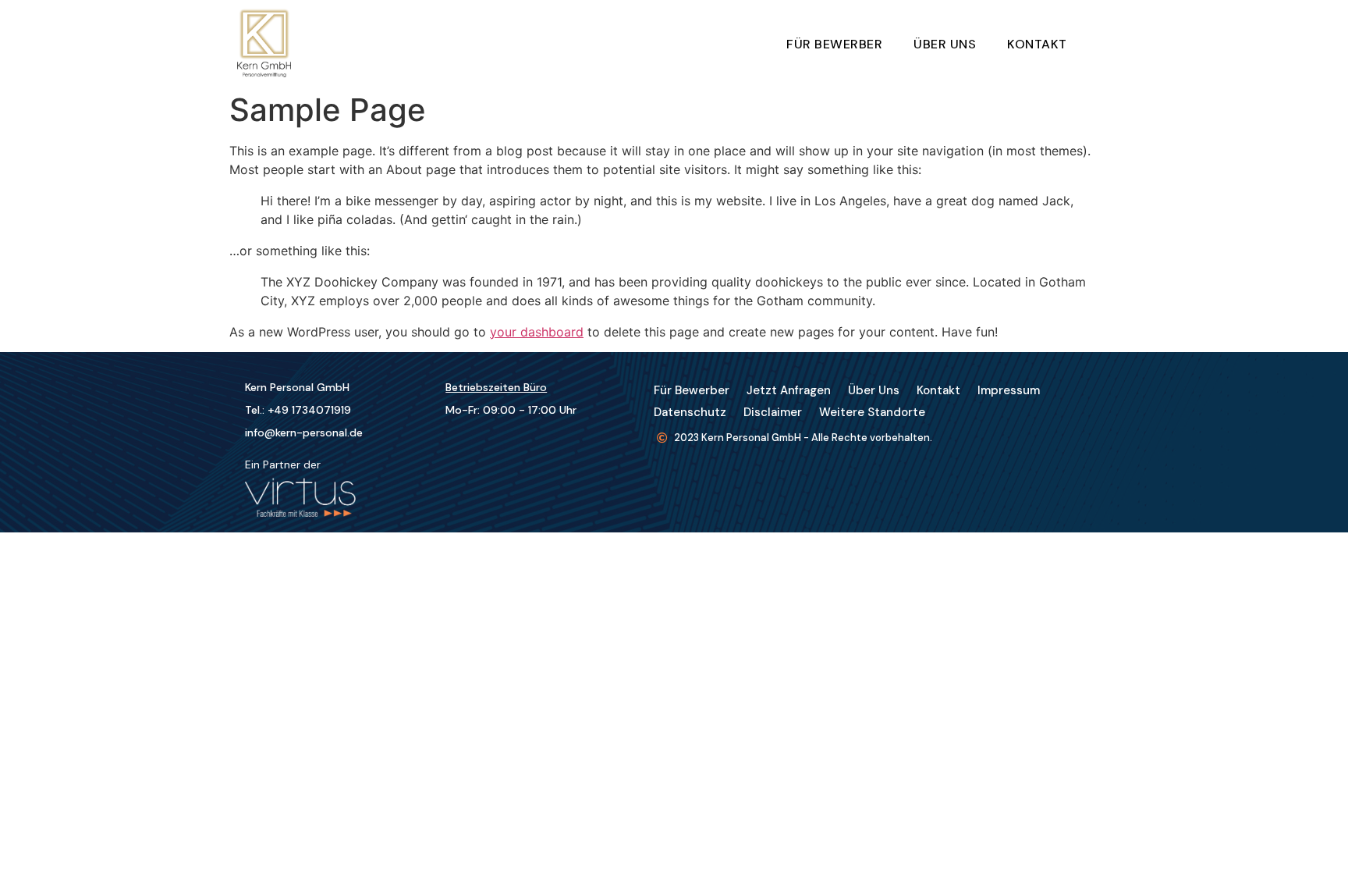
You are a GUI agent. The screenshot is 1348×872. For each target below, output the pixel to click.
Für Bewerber (834, 44)
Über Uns (944, 44)
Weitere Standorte (872, 412)
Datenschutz (690, 412)
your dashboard (537, 332)
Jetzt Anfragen (789, 390)
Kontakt (1037, 44)
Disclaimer (772, 412)
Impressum (1008, 390)
